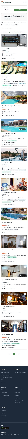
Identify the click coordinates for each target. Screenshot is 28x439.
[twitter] (8, 435)
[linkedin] (21, 435)
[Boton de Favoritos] (25, 36)
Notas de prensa (5, 375)
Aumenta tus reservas (20, 372)
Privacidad (17, 392)
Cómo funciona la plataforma (19, 401)
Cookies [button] (17, 395)
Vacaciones (4, 392)
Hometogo (3, 410)
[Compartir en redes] (23, 2)
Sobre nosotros (5, 372)
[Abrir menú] (26, 2)
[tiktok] (12, 435)
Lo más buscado (5, 395)
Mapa (21, 9)
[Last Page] (18, 354)
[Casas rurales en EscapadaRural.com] (6, 2)
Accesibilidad (18, 398)
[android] (14, 428)
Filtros (8, 9)
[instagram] (5, 435)
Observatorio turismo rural (6, 378)
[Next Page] (16, 354)
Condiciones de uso (19, 390)
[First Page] (9, 354)
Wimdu (2, 413)
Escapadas (4, 390)
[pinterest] (18, 435)
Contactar (3, 382)
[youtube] (15, 435)
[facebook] (2, 435)
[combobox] (14, 6)
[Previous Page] (12, 354)
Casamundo (4, 415)
